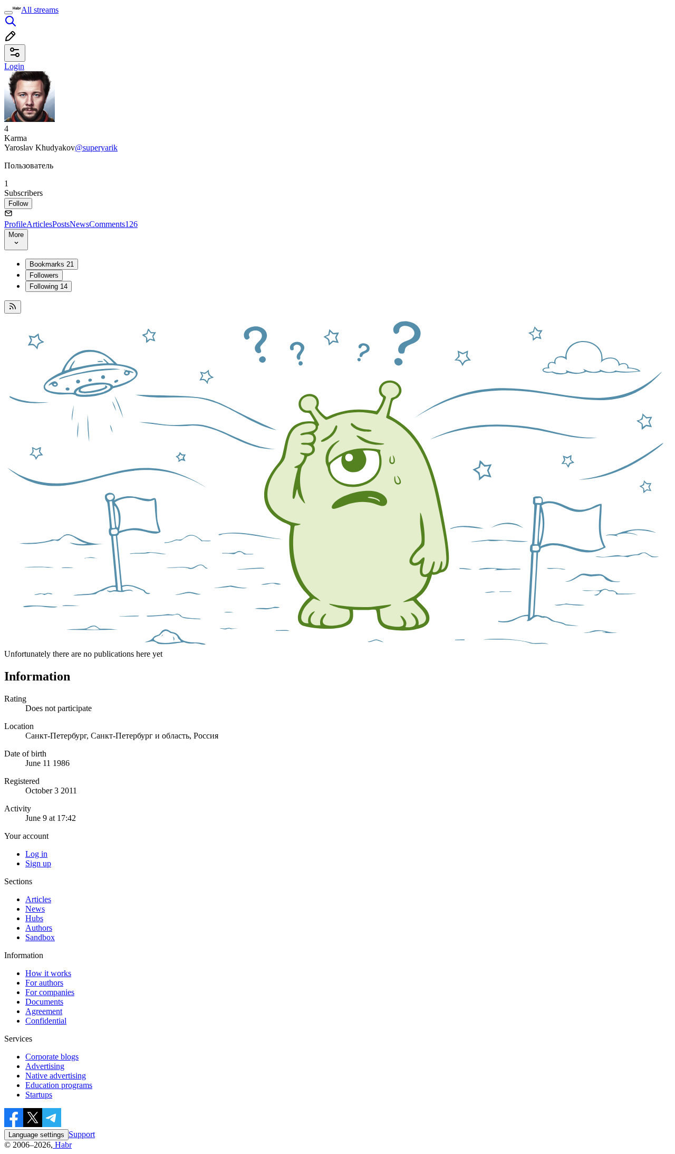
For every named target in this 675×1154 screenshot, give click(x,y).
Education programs (58, 1085)
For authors (44, 982)
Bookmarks (52, 264)
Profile (15, 224)
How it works (48, 973)
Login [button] (14, 66)
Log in (36, 853)
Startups (38, 1094)
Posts (61, 224)
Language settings (36, 1135)
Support (82, 1134)
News (79, 224)
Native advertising (55, 1075)
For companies (49, 992)
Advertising (44, 1066)
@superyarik (96, 147)
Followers (44, 275)
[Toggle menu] (8, 12)
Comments (113, 224)
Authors (38, 927)
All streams (40, 9)
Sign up (38, 863)
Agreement (43, 1011)
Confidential (45, 1020)
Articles (39, 224)
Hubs (34, 918)
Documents (44, 1001)
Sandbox (40, 937)
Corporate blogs (52, 1056)
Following (49, 286)
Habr (62, 1144)
